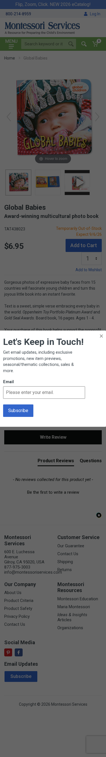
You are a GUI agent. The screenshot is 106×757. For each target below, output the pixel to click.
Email (8, 381)
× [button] (101, 336)
